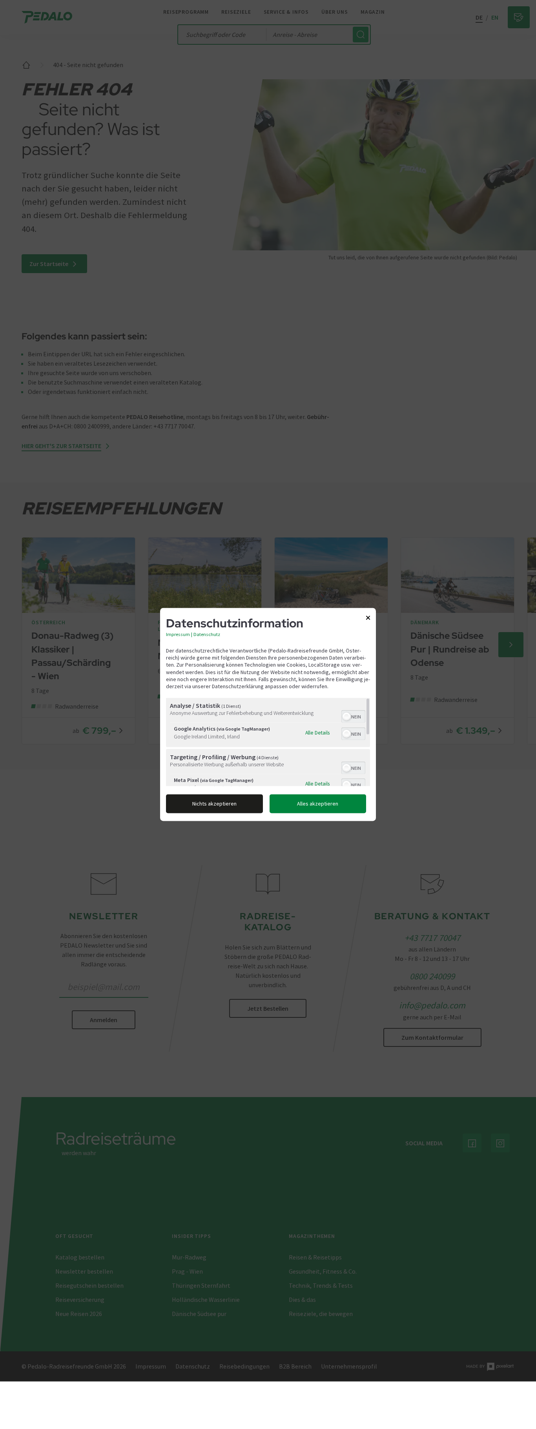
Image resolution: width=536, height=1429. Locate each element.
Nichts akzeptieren (214, 803)
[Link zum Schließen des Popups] (368, 619)
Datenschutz (206, 634)
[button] (346, 717)
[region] (268, 742)
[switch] (353, 716)
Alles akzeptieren (317, 803)
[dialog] (268, 714)
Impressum (178, 634)
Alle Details (317, 732)
